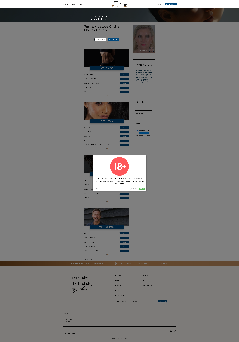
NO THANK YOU (134, 188)
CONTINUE (142, 188)
